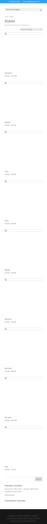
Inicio (6, 16)
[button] (41, 11)
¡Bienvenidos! (10, 495)
